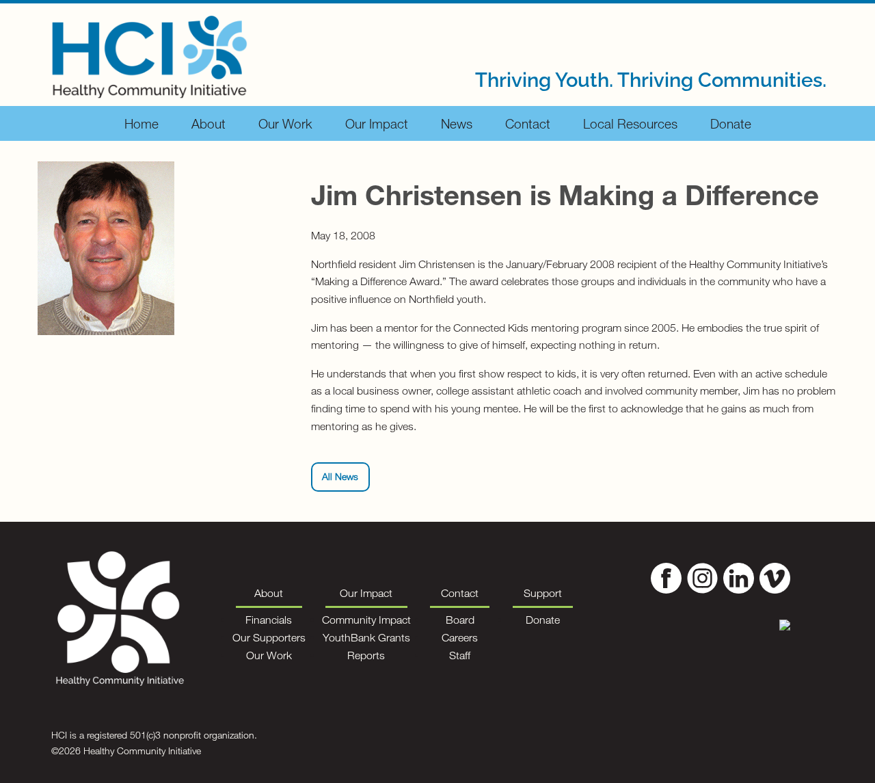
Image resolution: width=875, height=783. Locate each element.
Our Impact (376, 123)
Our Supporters (269, 637)
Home (141, 123)
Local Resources (630, 123)
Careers (460, 637)
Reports (366, 655)
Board (460, 619)
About (208, 123)
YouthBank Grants (366, 637)
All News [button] (340, 476)
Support (543, 593)
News (456, 123)
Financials (268, 619)
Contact (527, 123)
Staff (459, 655)
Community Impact (366, 619)
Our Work (285, 123)
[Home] (149, 53)
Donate (730, 123)
